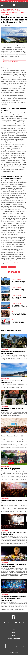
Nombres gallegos (14, 638)
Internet (4, 266)
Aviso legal (2, 645)
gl (23, 1)
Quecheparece (12, 9)
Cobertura (12, 266)
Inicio (3, 9)
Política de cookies (8, 645)
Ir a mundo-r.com (5, 0)
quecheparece (14, 627)
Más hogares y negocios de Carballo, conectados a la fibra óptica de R (12, 12)
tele (14, 629)
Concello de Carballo (13, 263)
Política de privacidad (16, 645)
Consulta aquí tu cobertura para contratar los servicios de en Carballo (14, 60)
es (25, 1)
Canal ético (24, 645)
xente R (14, 635)
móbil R (14, 632)
